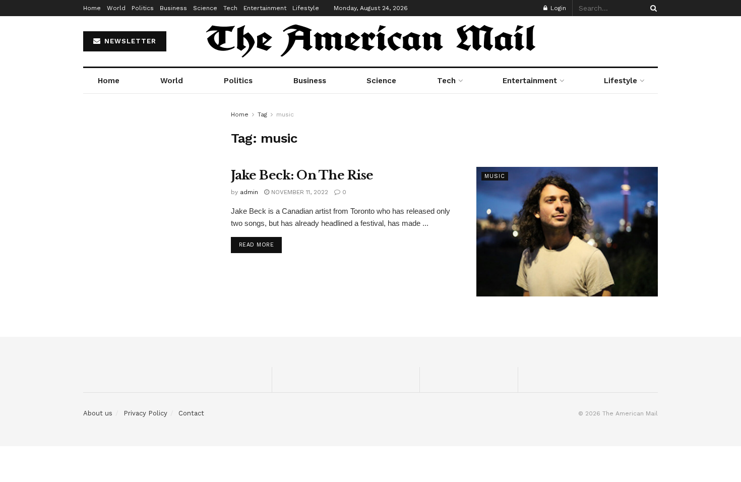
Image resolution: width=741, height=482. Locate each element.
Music (494, 176)
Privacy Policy (145, 413)
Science (205, 8)
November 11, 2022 (298, 192)
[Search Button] (651, 8)
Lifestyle (305, 8)
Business (173, 8)
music (285, 114)
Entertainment (264, 8)
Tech (230, 8)
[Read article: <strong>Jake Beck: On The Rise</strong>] (567, 231)
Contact (191, 413)
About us (97, 413)
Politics (143, 8)
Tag (262, 114)
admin (249, 192)
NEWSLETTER (129, 41)
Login (557, 8)
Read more (260, 244)
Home (92, 8)
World (116, 8)
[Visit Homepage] (370, 41)
